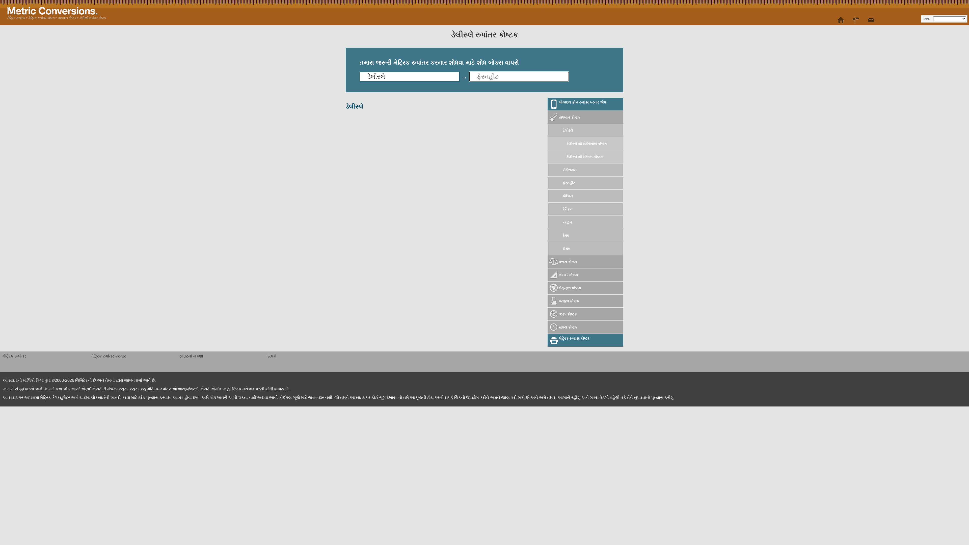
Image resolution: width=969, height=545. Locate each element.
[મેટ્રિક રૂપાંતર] (841, 20)
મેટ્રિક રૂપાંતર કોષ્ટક (42, 18)
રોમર (566, 249)
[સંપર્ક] (871, 20)
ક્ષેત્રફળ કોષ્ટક (570, 288)
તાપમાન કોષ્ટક (67, 18)
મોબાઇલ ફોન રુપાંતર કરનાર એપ (582, 102)
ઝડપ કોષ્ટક (568, 314)
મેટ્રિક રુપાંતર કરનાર (108, 356)
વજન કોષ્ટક (568, 262)
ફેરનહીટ (569, 183)
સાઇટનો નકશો (191, 356)
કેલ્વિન (568, 196)
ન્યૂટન (567, 222)
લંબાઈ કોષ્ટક (568, 275)
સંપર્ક (271, 356)
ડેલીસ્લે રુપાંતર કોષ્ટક (92, 18)
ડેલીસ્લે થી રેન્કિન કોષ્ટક (585, 157)
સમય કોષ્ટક (568, 327)
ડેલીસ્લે (568, 130)
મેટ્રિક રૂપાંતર (16, 18)
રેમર (566, 235)
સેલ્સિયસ (570, 170)
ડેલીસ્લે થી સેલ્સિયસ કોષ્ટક (587, 144)
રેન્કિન (567, 209)
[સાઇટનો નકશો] (856, 20)
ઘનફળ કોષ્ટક (569, 301)
